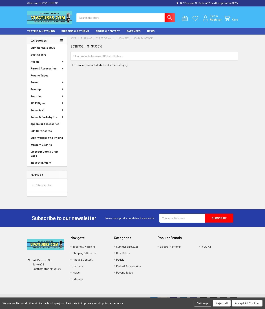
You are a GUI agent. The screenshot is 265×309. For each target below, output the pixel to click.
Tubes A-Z (37, 110)
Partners (134, 31)
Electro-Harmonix (170, 246)
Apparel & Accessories (44, 123)
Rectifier (36, 96)
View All (206, 246)
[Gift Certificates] (185, 18)
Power (34, 82)
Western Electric (41, 144)
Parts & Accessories (43, 68)
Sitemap (78, 279)
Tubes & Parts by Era (43, 117)
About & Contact (108, 31)
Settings (202, 303)
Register (216, 19)
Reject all (222, 303)
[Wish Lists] (196, 18)
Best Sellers (38, 54)
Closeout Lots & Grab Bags (44, 153)
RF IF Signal (37, 103)
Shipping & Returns (75, 31)
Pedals (34, 61)
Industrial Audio (40, 162)
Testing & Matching (41, 31)
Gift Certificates (41, 130)
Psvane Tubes (39, 75)
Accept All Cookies (247, 303)
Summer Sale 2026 (42, 47)
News (151, 31)
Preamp (35, 89)
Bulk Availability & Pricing (46, 137)
